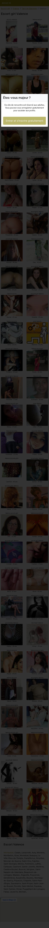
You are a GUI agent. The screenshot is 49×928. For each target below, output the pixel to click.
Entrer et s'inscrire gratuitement (24, 120)
